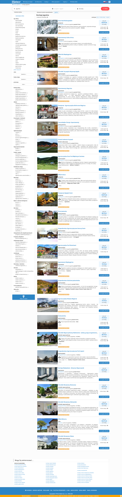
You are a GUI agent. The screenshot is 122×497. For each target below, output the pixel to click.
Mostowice (60, 41)
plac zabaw (18, 223)
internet (18, 107)
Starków (60, 249)
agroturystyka (18, 20)
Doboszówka (62, 316)
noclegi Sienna (17, 476)
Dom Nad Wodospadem (65, 20)
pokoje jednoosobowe (21, 96)
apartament (18, 22)
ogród (17, 144)
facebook (29, 490)
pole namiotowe (19, 50)
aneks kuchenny (20, 119)
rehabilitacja (19, 114)
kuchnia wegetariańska (21, 161)
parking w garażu (20, 112)
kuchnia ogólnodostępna (22, 137)
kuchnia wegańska (20, 159)
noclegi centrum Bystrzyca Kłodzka (85, 472)
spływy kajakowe (20, 193)
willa (16, 61)
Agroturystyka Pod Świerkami (67, 245)
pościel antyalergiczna (21, 238)
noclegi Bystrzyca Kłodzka (20, 466)
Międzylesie (61, 371)
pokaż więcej (17, 69)
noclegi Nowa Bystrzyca (51, 476)
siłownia (18, 205)
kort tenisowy (19, 189)
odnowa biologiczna (20, 43)
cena (15, 72)
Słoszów (60, 143)
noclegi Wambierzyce (51, 464)
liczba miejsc (17, 77)
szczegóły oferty (104, 32)
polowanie (18, 191)
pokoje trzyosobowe (20, 98)
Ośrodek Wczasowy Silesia (66, 436)
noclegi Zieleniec (18, 471)
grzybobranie (19, 186)
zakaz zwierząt (19, 116)
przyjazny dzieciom (20, 229)
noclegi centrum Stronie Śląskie (84, 479)
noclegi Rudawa (49, 468)
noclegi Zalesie (80, 463)
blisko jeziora (19, 254)
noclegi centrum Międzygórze (84, 474)
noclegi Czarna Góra (19, 472)
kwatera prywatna (19, 38)
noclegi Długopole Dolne (51, 477)
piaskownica (19, 222)
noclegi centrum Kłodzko (83, 482)
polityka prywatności (59, 490)
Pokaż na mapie (23, 298)
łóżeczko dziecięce (20, 216)
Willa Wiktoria (62, 419)
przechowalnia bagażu (21, 170)
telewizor (18, 126)
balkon (17, 121)
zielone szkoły (19, 251)
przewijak (18, 227)
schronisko (18, 54)
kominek (18, 135)
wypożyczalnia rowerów (21, 198)
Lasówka (60, 232)
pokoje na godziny (20, 168)
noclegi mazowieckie (82, 470)
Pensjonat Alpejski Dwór (65, 193)
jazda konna (19, 188)
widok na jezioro (20, 280)
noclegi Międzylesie (19, 468)
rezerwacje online (19, 16)
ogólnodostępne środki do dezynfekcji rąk (24, 271)
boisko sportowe (20, 184)
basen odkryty (19, 182)
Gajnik (59, 75)
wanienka (18, 230)
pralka (17, 148)
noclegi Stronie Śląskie (19, 482)
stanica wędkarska (19, 57)
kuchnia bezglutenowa (21, 157)
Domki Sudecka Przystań (65, 139)
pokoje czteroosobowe (21, 92)
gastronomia (18, 66)
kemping (17, 34)
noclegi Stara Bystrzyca (82, 468)
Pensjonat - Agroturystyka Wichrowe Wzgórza (71, 105)
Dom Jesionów (62, 211)
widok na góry (19, 278)
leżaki (17, 139)
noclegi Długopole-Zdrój (20, 464)
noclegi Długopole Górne (83, 466)
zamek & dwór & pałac (20, 64)
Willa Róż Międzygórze (64, 54)
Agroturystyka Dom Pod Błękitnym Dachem (71, 156)
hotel (16, 32)
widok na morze (20, 283)
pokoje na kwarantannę (21, 274)
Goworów (60, 284)
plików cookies (34, 496)
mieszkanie (18, 39)
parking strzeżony (20, 110)
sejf (17, 173)
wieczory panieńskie (21, 249)
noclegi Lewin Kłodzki (51, 463)
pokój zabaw (19, 225)
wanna (17, 150)
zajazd (16, 62)
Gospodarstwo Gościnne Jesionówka (69, 280)
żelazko (18, 128)
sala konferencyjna (20, 244)
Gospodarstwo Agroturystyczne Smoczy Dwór (71, 228)
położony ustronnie (20, 260)
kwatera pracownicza (20, 36)
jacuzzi (17, 202)
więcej (60, 30)
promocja (16, 82)
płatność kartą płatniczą (21, 287)
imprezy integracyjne (21, 242)
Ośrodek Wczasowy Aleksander (67, 402)
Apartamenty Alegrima (65, 88)
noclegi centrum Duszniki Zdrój (84, 477)
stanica (17, 55)
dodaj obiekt (82, 490)
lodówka (18, 141)
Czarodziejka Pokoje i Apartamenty (68, 122)
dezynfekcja (19, 269)
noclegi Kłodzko (18, 481)
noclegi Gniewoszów (50, 482)
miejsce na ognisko (20, 143)
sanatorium (18, 52)
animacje (18, 209)
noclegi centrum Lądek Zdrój (84, 480)
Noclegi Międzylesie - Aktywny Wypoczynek (71, 368)
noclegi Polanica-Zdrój (19, 474)
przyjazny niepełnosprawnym (23, 234)
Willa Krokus (62, 174)
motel (16, 41)
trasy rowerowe (19, 195)
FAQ (51, 490)
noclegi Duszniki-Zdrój (19, 479)
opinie (108, 17)
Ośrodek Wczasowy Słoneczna (67, 385)
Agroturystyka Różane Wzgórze (67, 299)
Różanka (60, 422)
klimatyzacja (19, 123)
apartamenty (19, 89)
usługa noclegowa (19, 59)
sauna (17, 204)
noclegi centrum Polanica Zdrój (84, 476)
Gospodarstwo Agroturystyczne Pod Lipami (71, 351)
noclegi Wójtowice (50, 481)
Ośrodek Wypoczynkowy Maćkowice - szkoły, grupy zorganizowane (78, 333)
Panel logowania (92, 490)
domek (17, 29)
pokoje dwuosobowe (21, 94)
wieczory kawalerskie (21, 247)
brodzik (18, 211)
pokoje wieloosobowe (21, 99)
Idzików (60, 215)
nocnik (17, 218)
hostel (16, 31)
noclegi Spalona (49, 471)
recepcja (18, 172)
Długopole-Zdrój (62, 336)
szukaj (105, 8)
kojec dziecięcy (19, 213)
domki (17, 91)
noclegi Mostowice (81, 464)
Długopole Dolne (62, 355)
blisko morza (19, 258)
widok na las (19, 281)
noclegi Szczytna (18, 477)
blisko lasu (18, 256)
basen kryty (19, 181)
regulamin (46, 490)
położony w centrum (21, 261)
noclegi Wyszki (49, 473)
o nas (68, 490)
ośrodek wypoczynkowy (20, 45)
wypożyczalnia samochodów (22, 175)
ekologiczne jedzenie (21, 155)
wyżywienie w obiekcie (21, 164)
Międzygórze (61, 24)
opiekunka (18, 220)
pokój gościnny (19, 48)
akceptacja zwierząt (20, 103)
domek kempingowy (20, 27)
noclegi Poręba (49, 469)
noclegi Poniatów (50, 474)
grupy (17, 291)
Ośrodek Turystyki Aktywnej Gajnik (68, 71)
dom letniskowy (19, 25)
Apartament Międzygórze (65, 262)
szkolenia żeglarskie (21, 265)
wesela (17, 245)
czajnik (17, 132)
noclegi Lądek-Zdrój (19, 484)
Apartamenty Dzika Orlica (66, 37)
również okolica (18, 12)
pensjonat (17, 46)
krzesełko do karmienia (21, 215)
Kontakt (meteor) (37, 490)
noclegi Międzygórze (19, 469)
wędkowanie (19, 196)
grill (17, 134)
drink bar (18, 154)
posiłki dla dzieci (20, 162)
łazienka (18, 125)
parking (18, 109)
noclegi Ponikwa (49, 466)
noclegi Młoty (49, 479)
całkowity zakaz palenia (21, 105)
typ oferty (16, 18)
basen (17, 179)
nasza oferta (74, 490)
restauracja (18, 68)
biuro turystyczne (19, 24)
